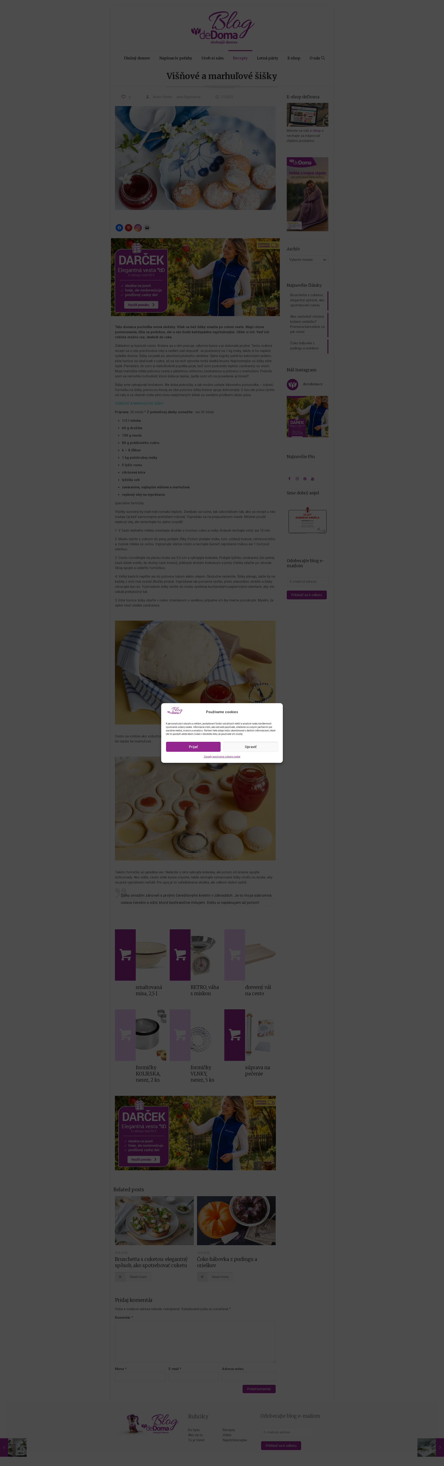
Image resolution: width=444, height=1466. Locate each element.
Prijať (193, 747)
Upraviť (250, 747)
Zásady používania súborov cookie (222, 756)
